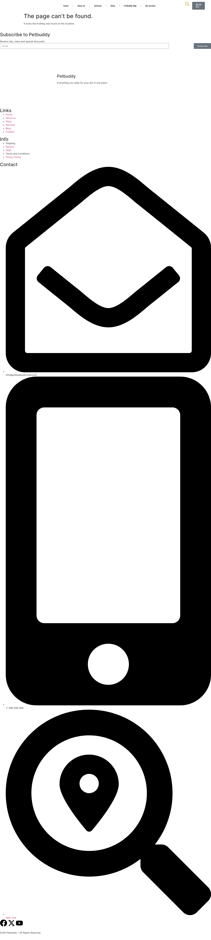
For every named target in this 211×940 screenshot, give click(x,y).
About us (81, 5)
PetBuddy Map (130, 5)
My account (150, 5)
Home (65, 5)
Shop (113, 5)
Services (98, 5)
